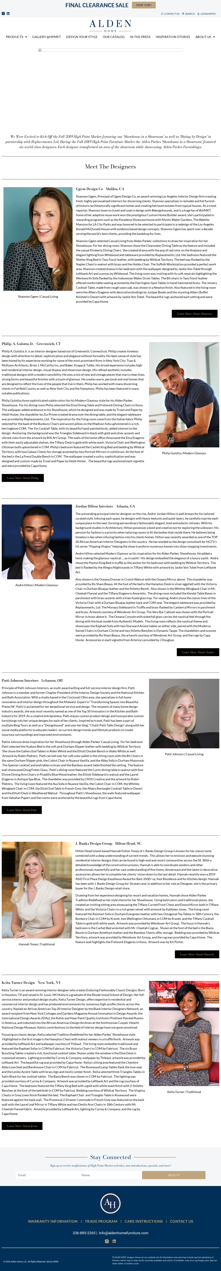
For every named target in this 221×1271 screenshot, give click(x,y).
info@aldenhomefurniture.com (123, 1233)
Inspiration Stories (173, 37)
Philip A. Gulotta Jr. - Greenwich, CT (31, 343)
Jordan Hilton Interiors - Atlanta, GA (105, 506)
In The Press (140, 37)
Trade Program (101, 1221)
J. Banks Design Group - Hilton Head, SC (108, 843)
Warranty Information (53, 1221)
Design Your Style (82, 37)
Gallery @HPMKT (46, 37)
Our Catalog (114, 37)
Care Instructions (144, 1221)
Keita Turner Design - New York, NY (31, 982)
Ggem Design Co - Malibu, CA (100, 188)
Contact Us (181, 1221)
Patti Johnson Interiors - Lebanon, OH (32, 680)
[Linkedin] (8, 13)
